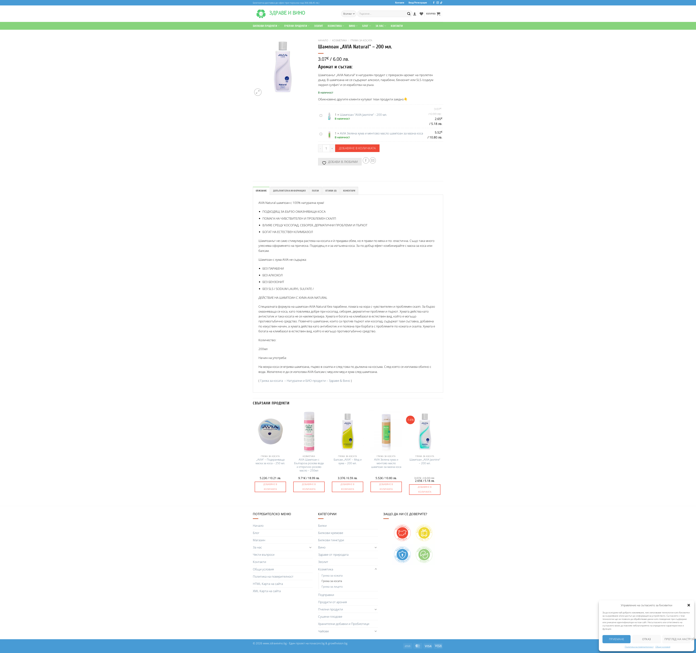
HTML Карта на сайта (268, 584)
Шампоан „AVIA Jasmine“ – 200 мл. (424, 461)
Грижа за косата (361, 40)
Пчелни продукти (295, 26)
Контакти (399, 2)
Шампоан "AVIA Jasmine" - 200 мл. (363, 115)
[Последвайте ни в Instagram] (437, 2)
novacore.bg (317, 643)
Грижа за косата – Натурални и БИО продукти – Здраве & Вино (305, 381)
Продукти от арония (332, 602)
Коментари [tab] (349, 190)
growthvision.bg (337, 643)
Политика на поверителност (639, 646)
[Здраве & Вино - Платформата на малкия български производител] (261, 14)
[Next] (442, 458)
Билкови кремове (330, 533)
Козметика (339, 40)
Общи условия (662, 646)
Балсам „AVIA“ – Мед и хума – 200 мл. (348, 461)
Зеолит (318, 26)
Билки (322, 525)
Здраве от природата (333, 554)
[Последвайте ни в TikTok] (441, 2)
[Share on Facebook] (366, 160)
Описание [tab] (261, 190)
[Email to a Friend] (373, 160)
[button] (689, 605)
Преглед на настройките (677, 639)
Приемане (616, 639)
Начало (323, 40)
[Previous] (253, 458)
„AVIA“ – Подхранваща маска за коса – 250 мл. (270, 461)
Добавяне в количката (357, 148)
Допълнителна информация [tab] (289, 190)
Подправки (326, 595)
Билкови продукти (265, 26)
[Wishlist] (421, 14)
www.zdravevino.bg (275, 643)
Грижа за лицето (332, 586)
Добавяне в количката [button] (270, 487)
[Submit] (409, 14)
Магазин (259, 540)
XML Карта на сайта (267, 591)
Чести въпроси (263, 554)
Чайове (323, 631)
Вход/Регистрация (418, 2)
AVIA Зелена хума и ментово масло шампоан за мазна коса (381, 133)
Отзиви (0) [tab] (331, 190)
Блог (365, 26)
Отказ (646, 639)
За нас (257, 547)
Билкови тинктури (331, 540)
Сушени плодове (330, 616)
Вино (352, 26)
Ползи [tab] (315, 190)
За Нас (380, 26)
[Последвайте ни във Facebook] (434, 2)
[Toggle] (310, 547)
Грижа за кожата (332, 575)
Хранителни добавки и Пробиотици (343, 624)
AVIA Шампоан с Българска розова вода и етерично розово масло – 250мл (309, 465)
